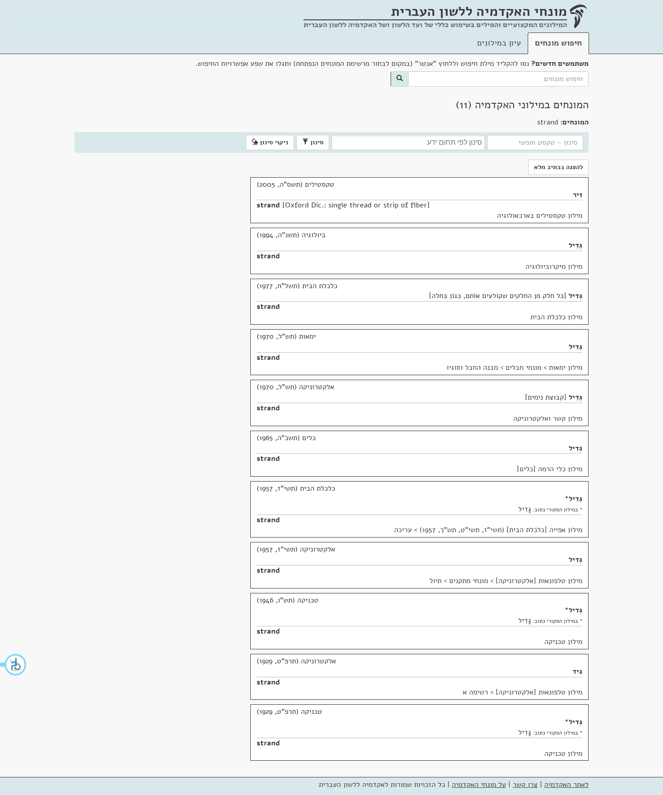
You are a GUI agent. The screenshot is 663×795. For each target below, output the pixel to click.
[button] (13, 664)
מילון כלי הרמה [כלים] (549, 469)
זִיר (577, 195)
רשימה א (475, 692)
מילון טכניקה (563, 642)
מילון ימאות (565, 367)
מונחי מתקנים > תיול (458, 581)
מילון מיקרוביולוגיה (553, 266)
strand (268, 205)
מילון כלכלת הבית (556, 317)
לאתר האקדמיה (566, 785)
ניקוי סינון (273, 142)
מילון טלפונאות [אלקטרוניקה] (539, 581)
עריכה (403, 530)
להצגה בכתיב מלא (558, 167)
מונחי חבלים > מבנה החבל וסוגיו (494, 367)
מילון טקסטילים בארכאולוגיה (539, 216)
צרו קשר (525, 785)
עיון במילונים (499, 42)
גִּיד (577, 671)
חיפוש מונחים (558, 42)
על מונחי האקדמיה (479, 785)
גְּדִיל (575, 245)
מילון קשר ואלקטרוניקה (547, 418)
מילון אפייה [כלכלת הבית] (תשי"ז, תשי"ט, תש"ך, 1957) (500, 530)
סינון (315, 142)
